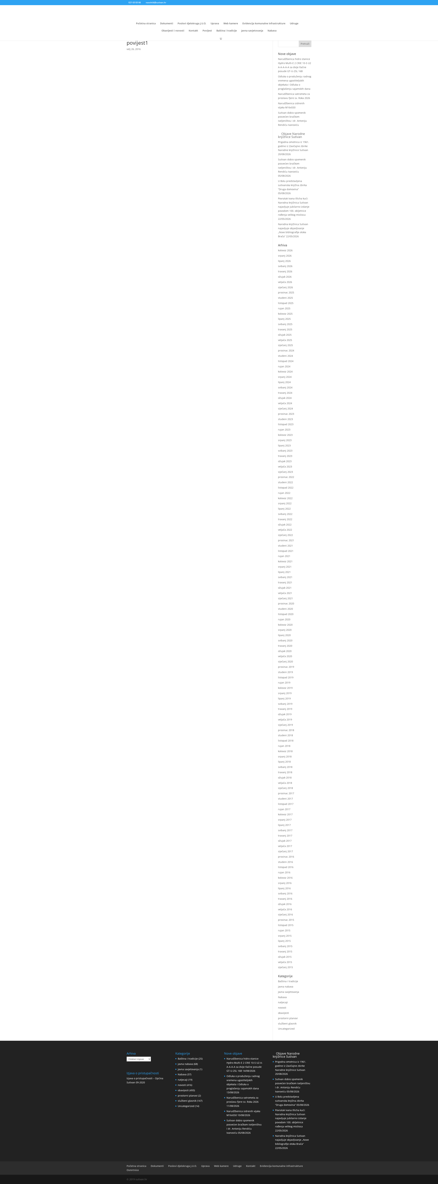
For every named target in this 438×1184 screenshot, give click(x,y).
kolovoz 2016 (285, 877)
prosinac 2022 (286, 477)
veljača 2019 (285, 719)
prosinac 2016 (286, 856)
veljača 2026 (285, 282)
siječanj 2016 (285, 914)
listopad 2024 (285, 361)
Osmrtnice (133, 1170)
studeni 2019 (285, 672)
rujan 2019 (284, 682)
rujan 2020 (284, 619)
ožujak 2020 (285, 651)
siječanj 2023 (285, 471)
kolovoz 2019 (285, 687)
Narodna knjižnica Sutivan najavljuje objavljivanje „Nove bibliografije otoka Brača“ (292, 1140)
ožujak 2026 (285, 276)
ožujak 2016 (285, 904)
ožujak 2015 (285, 956)
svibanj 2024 (285, 387)
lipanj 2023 (284, 445)
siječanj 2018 (285, 788)
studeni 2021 (285, 545)
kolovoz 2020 (285, 624)
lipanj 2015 (284, 940)
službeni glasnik (287, 1023)
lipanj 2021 (284, 572)
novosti (282, 1007)
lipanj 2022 (284, 508)
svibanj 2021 (285, 577)
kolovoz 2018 (285, 751)
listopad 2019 (285, 677)
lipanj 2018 (284, 761)
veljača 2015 (285, 962)
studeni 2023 (285, 419)
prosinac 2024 (286, 350)
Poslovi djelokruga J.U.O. (192, 23)
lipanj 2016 (284, 888)
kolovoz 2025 (285, 313)
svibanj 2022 (285, 514)
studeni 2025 (285, 297)
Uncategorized (286, 1028)
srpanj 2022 (285, 503)
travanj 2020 (285, 645)
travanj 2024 (285, 392)
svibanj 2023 (285, 450)
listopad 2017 (285, 804)
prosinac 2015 (286, 919)
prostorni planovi (288, 1018)
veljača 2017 (285, 846)
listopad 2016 (285, 867)
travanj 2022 (285, 519)
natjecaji (283, 1002)
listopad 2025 (285, 303)
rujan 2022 (284, 493)
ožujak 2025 (285, 334)
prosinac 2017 (286, 793)
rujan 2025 (284, 308)
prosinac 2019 (286, 666)
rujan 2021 (284, 556)
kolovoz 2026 (285, 250)
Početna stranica (146, 23)
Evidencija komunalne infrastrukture (263, 23)
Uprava (215, 23)
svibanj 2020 (285, 640)
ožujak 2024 (285, 398)
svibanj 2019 (285, 703)
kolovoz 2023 (285, 434)
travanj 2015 (285, 951)
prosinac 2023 (286, 413)
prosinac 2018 (286, 730)
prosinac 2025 (286, 292)
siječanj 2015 (285, 967)
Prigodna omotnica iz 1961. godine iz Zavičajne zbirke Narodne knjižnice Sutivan (293, 146)
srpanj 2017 (285, 819)
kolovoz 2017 (285, 814)
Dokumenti (166, 23)
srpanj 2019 (285, 693)
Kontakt (193, 30)
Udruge (294, 23)
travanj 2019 (285, 709)
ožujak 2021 (285, 587)
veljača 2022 (285, 529)
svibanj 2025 (285, 324)
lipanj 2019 (284, 698)
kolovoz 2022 (285, 498)
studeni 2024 (285, 355)
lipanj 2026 (284, 261)
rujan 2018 (284, 746)
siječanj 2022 (285, 535)
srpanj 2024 (285, 376)
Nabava (272, 30)
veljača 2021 (285, 593)
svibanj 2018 (285, 767)
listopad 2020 (285, 614)
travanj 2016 (285, 898)
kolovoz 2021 (285, 561)
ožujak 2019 (285, 714)
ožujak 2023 (285, 461)
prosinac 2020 (286, 603)
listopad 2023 (285, 424)
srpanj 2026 (285, 255)
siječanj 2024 (285, 408)
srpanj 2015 (285, 935)
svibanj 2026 (285, 266)
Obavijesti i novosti (173, 30)
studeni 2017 (285, 798)
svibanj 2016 (285, 893)
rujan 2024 (284, 366)
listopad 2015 (285, 925)
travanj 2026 (285, 271)
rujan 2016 (284, 872)
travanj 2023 (285, 456)
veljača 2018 (285, 782)
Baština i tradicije (226, 30)
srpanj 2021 (285, 566)
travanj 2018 (285, 772)
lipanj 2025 (284, 318)
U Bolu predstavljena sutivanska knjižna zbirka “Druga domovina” (292, 185)
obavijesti (283, 1013)
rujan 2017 (284, 809)
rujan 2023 (284, 429)
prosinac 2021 (286, 540)
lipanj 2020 (284, 635)
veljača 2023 (285, 466)
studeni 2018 (285, 735)
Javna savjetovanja (252, 30)
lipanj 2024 (284, 382)
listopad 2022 (285, 487)
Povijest (207, 30)
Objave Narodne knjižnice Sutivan (291, 135)
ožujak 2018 (285, 777)
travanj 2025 (285, 329)
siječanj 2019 (285, 724)
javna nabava (285, 986)
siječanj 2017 (285, 851)
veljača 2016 (285, 909)
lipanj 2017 (284, 825)
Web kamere (230, 23)
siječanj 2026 (285, 287)
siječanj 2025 (285, 345)
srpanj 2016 (285, 883)
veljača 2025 (285, 340)
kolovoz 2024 (285, 371)
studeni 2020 (285, 608)
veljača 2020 (285, 656)
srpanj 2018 (285, 756)
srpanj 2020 (285, 629)
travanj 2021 (285, 582)
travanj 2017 (285, 835)
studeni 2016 (285, 862)
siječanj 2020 (285, 661)
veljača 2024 (285, 403)
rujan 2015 (284, 930)
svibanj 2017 (285, 830)
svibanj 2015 (285, 946)
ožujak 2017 (285, 840)
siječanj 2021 (285, 598)
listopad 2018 (285, 740)
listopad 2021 (285, 551)
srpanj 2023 (285, 440)
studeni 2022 (285, 482)
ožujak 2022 (285, 524)
